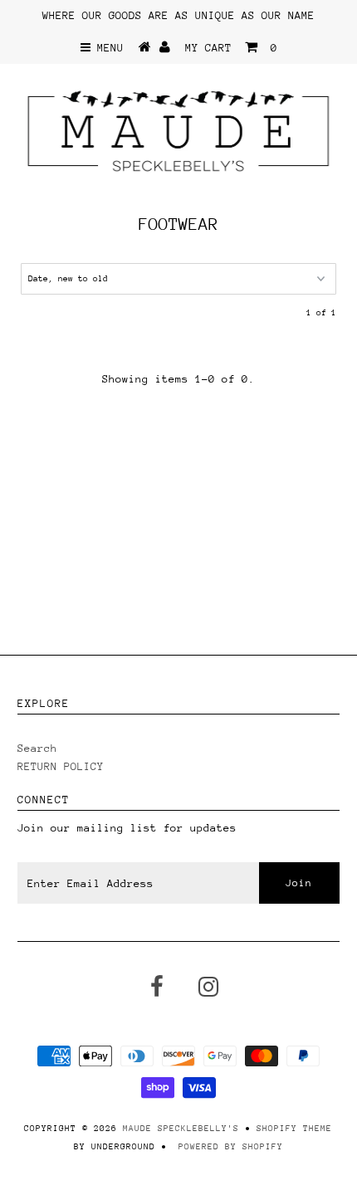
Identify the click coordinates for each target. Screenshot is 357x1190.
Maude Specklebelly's (181, 1129)
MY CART (231, 47)
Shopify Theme (294, 1129)
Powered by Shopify (230, 1147)
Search (37, 748)
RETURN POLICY (60, 766)
